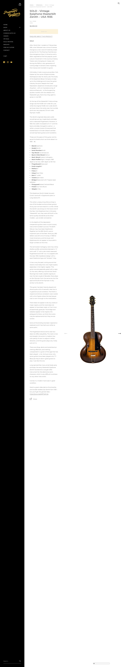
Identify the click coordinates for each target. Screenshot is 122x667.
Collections (39, 5)
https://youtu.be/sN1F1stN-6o (39, 394)
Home (31, 5)
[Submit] (20, 661)
